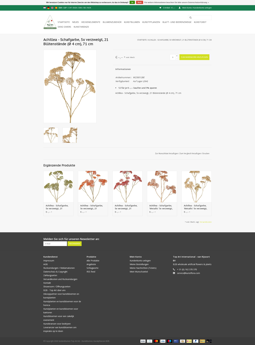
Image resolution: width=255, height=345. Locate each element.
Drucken (205, 153)
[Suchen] (189, 17)
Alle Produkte (93, 260)
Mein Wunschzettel (139, 271)
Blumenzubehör (112, 22)
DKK (80, 7)
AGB (45, 264)
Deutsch (48, 8)
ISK (84, 7)
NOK (89, 7)
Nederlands (44, 8)
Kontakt (47, 282)
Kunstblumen (132, 22)
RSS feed (91, 271)
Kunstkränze (81, 26)
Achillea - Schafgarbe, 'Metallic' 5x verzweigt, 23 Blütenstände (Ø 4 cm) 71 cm (161, 207)
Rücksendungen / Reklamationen (59, 268)
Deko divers (64, 26)
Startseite (64, 22)
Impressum (48, 260)
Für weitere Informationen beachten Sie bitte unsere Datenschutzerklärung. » (176, 2)
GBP (65, 7)
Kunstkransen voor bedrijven (57, 323)
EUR (60, 7)
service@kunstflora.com (188, 273)
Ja (132, 2)
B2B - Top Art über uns (54, 290)
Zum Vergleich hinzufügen (190, 153)
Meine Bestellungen (139, 264)
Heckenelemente (90, 22)
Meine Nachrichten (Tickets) (143, 268)
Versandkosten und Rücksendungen (60, 279)
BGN (75, 7)
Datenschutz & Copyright (55, 271)
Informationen (123, 69)
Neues (75, 22)
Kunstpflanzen (151, 22)
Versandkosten (206, 222)
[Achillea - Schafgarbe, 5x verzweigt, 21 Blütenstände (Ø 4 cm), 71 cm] (58, 186)
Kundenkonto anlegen (140, 260)
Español (56, 8)
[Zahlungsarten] (142, 341)
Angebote (91, 264)
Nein (140, 2)
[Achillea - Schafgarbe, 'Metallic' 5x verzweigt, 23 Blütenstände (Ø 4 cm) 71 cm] (162, 186)
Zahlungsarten (50, 275)
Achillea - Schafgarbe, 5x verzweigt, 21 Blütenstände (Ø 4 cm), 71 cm (180, 40)
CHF (70, 7)
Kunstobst (200, 22)
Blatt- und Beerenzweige (176, 22)
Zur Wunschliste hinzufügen (166, 153)
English (52, 8)
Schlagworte (92, 268)
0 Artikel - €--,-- (169, 7)
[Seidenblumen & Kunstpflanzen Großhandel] (50, 22)
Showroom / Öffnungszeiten (56, 286)
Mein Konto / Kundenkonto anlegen (197, 7)
